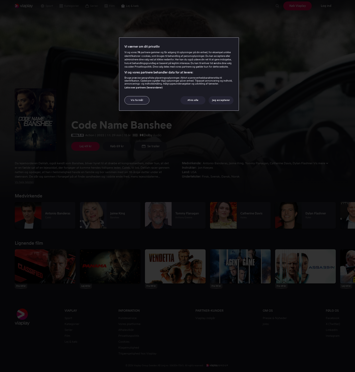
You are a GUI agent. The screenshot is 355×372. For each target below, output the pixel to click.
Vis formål (137, 100)
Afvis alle (192, 100)
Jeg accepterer (221, 100)
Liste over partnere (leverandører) (143, 87)
